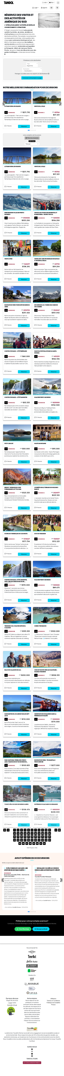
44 (49, 840)
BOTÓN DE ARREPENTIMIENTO (32, 1062)
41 (39, 840)
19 (39, 833)
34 (14, 840)
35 (18, 840)
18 (35, 833)
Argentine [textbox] (30, 66)
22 (49, 833)
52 (44, 843)
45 (20, 843)
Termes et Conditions (53, 1000)
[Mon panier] (57, 8)
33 (49, 837)
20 (42, 833)
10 (46, 830)
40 (35, 840)
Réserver (24, 126)
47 (27, 843)
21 (46, 833)
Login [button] (35, 8)
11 (49, 830)
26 (25, 837)
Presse (53, 1004)
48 (30, 843)
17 (32, 833)
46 (23, 843)
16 (28, 833)
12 (14, 833)
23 (14, 837)
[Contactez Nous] (51, 8)
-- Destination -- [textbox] (28, 71)
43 (46, 840)
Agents (44, 8)
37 (25, 840)
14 (21, 833)
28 (32, 837)
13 (18, 833)
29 (35, 837)
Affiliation (53, 998)
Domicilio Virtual (12, 1005)
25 (21, 837)
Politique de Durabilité (53, 1002)
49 (34, 843)
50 (37, 843)
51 (41, 843)
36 (21, 840)
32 (46, 837)
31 (42, 837)
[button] (4, 104)
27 (28, 837)
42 (42, 840)
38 (28, 840)
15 (25, 833)
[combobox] (32, 64)
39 (32, 840)
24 (18, 837)
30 (39, 837)
